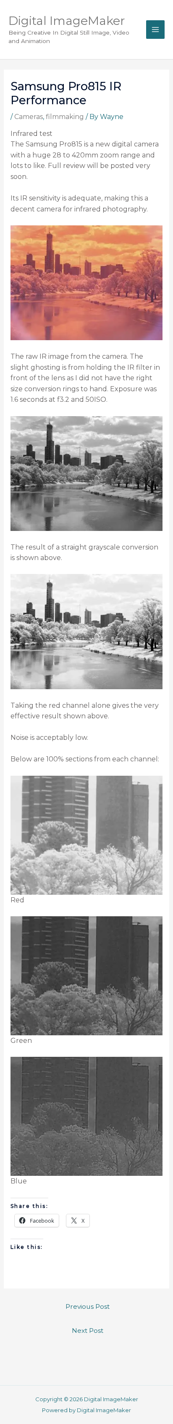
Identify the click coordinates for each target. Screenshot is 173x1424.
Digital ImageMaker (66, 21)
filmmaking (65, 117)
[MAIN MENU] (155, 29)
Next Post (87, 1331)
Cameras (28, 117)
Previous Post (88, 1306)
